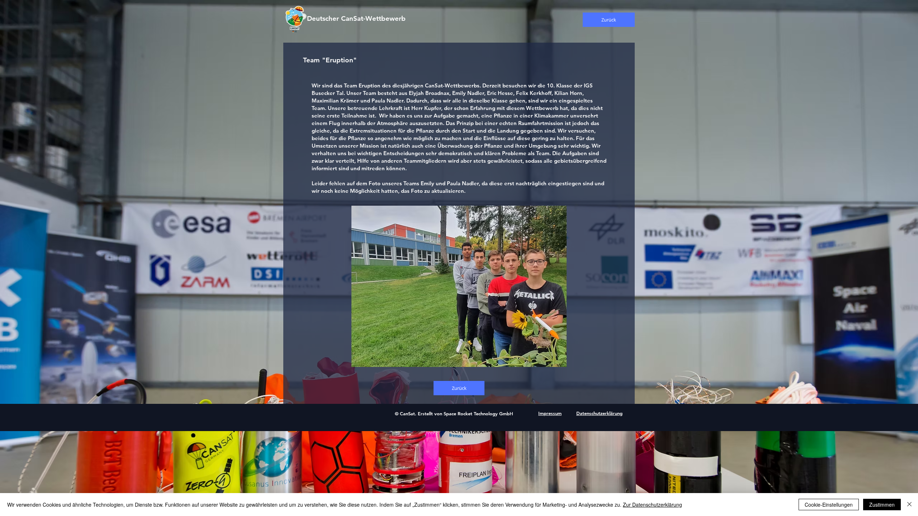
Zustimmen (882, 504)
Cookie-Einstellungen (829, 504)
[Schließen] (909, 504)
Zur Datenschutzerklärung (652, 504)
